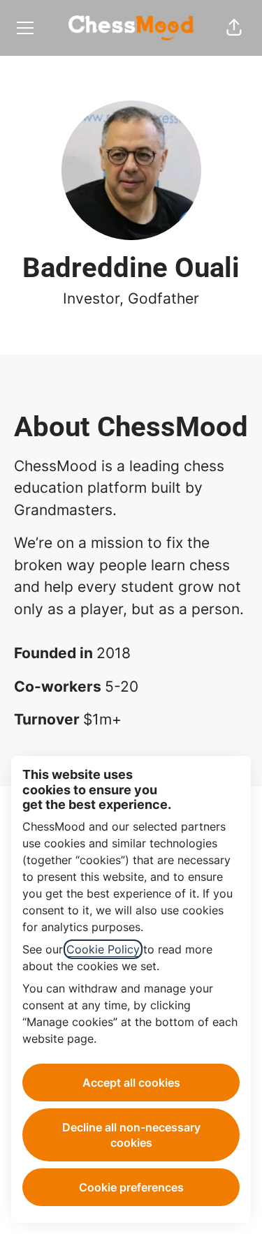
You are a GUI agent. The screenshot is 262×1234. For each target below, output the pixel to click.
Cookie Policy (103, 949)
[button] (234, 27)
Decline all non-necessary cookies (131, 1135)
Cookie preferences (131, 1187)
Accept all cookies (131, 1083)
